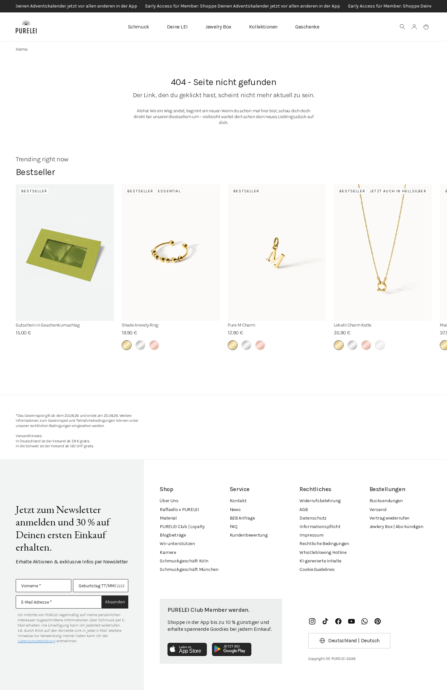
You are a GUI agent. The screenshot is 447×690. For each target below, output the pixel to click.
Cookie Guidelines (316, 569)
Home (21, 49)
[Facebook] (338, 621)
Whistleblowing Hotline (323, 552)
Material (168, 518)
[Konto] (414, 27)
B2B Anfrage (242, 518)
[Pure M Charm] (277, 252)
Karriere (168, 552)
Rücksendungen (386, 501)
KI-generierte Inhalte (320, 561)
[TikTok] (325, 621)
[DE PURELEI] (26, 26)
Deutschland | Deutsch (354, 640)
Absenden (115, 602)
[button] (402, 27)
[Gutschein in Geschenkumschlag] (65, 252)
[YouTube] (351, 621)
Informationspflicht (320, 526)
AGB (303, 509)
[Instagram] (312, 621)
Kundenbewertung (249, 535)
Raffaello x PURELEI (179, 509)
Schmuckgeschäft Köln (184, 561)
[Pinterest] (378, 621)
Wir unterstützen (177, 543)
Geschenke (307, 27)
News (235, 509)
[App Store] (187, 649)
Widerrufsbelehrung (320, 501)
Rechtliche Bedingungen (324, 543)
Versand (377, 509)
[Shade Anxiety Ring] (171, 252)
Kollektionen (263, 27)
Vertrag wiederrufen (389, 518)
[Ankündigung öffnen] (223, 6)
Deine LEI (177, 27)
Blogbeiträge (173, 535)
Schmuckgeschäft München (189, 569)
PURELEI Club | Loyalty (182, 526)
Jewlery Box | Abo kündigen (396, 526)
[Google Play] (231, 649)
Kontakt (238, 501)
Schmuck (138, 27)
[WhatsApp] (364, 621)
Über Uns (169, 501)
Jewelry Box (218, 27)
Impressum (311, 535)
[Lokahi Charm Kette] (383, 252)
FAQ (234, 526)
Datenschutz (313, 518)
